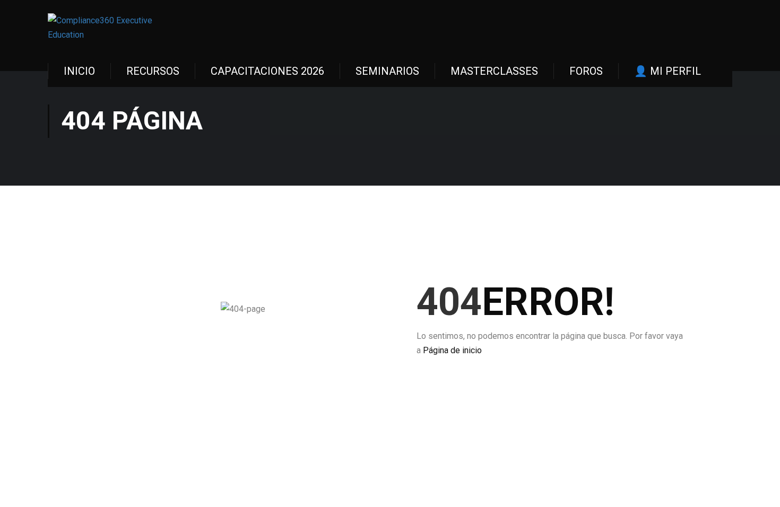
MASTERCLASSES (494, 71)
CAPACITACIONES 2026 (267, 71)
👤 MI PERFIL (667, 71)
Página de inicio (452, 350)
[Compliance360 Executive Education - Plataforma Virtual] (103, 27)
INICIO (79, 71)
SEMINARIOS (387, 71)
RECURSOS (152, 71)
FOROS (586, 71)
